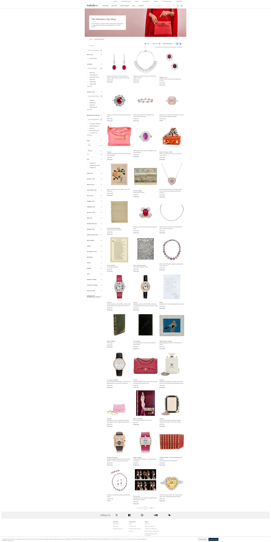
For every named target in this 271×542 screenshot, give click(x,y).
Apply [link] (102, 154)
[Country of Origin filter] (101, 285)
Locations (115, 526)
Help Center (116, 523)
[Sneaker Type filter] (101, 229)
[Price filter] (101, 141)
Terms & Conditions (150, 526)
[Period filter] (101, 246)
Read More (179, 47)
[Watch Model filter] (101, 240)
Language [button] (178, 1)
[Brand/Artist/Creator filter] (101, 115)
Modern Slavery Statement (152, 531)
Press (130, 523)
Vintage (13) (93, 167)
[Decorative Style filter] (101, 252)
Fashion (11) (93, 81)
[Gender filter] (101, 268)
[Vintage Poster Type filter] (101, 235)
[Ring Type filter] (101, 218)
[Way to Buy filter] (101, 55)
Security (147, 523)
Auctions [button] (105, 5)
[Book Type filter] (101, 173)
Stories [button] (156, 1)
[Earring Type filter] (101, 201)
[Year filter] (101, 274)
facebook (129, 515)
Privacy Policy (132, 526)
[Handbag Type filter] (101, 207)
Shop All (91, 39)
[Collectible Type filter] (101, 190)
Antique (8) (92, 163)
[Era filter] (101, 159)
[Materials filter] (101, 257)
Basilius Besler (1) (94, 126)
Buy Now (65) (93, 58)
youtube (156, 515)
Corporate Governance (135, 528)
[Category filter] (101, 64)
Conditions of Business (151, 528)
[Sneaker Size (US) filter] (101, 224)
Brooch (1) (92, 105)
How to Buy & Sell (167, 1)
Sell (133, 5)
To (88, 149)
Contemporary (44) (95, 165)
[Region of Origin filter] (101, 280)
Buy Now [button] (114, 5)
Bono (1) (92, 128)
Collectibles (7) (93, 75)
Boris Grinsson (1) (94, 130)
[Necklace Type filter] (101, 212)
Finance (141, 5)
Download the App (117, 528)
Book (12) (92, 100)
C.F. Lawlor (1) (93, 133)
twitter (117, 515)
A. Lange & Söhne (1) (95, 124)
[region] (135, 539)
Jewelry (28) (93, 84)
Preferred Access (126, 1)
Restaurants (146, 1)
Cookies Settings (202, 539)
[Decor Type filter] (101, 196)
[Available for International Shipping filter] (101, 296)
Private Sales (124, 5)
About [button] (136, 1)
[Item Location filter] (101, 291)
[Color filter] (101, 263)
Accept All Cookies (213, 539)
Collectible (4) (93, 107)
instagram (142, 515)
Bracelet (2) (93, 103)
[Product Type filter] (101, 92)
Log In (115, 1)
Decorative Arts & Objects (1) (94, 78)
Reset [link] (88, 154)
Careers (131, 531)
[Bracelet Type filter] (101, 179)
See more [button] (89, 86)
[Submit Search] (173, 5)
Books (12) (92, 72)
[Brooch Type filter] (101, 185)
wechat (169, 515)
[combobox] (164, 5)
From (89, 144)
